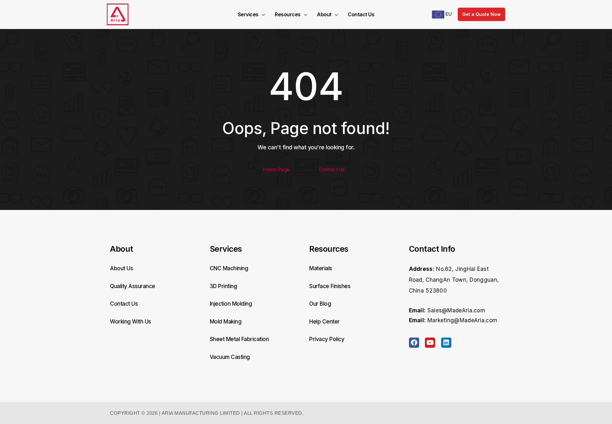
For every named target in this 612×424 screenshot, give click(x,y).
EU (448, 14)
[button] (262, 14)
